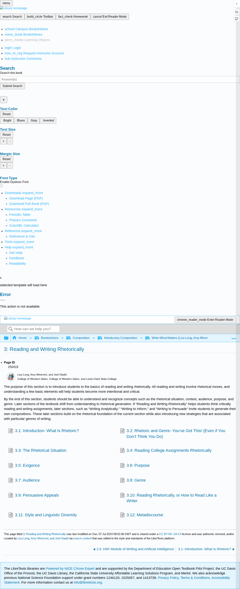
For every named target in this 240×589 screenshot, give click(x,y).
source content (82, 538)
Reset (6, 114)
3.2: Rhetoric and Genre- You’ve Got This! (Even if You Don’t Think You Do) (176, 433)
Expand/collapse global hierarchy (8, 338)
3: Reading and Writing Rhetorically (44, 534)
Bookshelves (49, 337)
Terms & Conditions (195, 578)
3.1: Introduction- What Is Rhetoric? (47, 430)
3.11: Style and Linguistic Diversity (46, 515)
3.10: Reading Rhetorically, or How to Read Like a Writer (172, 498)
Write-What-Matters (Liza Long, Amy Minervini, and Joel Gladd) (193, 337)
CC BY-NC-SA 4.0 (170, 534)
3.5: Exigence (27, 465)
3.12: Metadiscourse (145, 515)
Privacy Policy (168, 578)
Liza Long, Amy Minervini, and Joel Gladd (43, 538)
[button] (16, 258)
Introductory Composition (120, 337)
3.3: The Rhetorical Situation (40, 450)
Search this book (11, 72)
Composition (81, 337)
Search (10, 329)
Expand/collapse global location (234, 337)
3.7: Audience (27, 480)
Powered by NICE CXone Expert (70, 568)
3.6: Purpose (138, 465)
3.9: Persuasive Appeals (37, 495)
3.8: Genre (136, 480)
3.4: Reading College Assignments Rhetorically (169, 450)
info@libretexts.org (87, 582)
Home (22, 337)
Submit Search (12, 86)
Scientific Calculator (24, 225)
